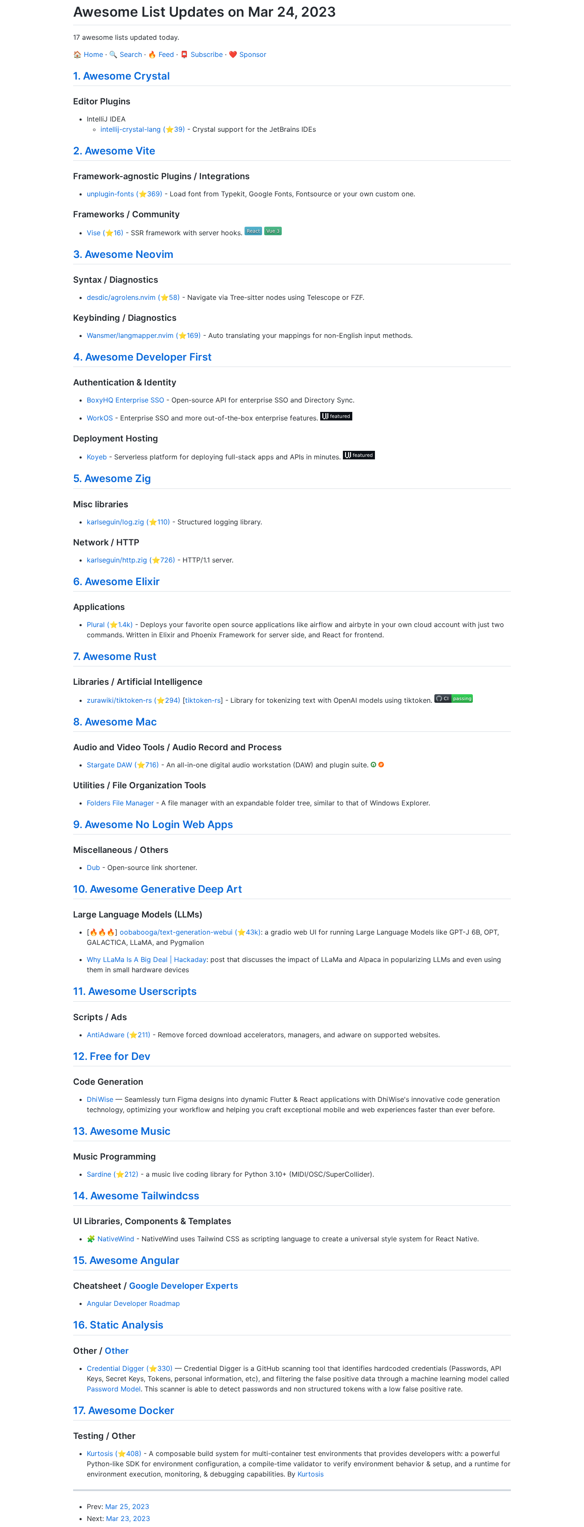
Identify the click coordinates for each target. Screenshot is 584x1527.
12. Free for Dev (111, 1056)
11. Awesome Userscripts (135, 991)
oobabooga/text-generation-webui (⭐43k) (190, 932)
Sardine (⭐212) (113, 1174)
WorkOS (100, 418)
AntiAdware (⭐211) (118, 1034)
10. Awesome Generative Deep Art (157, 889)
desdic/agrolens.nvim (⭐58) (133, 297)
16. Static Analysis (118, 1325)
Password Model (114, 1389)
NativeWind (115, 1238)
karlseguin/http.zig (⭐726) (131, 560)
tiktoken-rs (203, 700)
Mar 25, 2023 (127, 1506)
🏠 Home (88, 54)
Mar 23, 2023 (128, 1518)
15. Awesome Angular (126, 1260)
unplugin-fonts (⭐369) (124, 193)
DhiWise (100, 1099)
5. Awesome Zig (112, 478)
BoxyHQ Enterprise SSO (125, 400)
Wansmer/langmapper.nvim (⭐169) (144, 335)
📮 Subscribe (201, 54)
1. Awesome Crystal (121, 76)
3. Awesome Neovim (123, 254)
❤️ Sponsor (247, 54)
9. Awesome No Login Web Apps (153, 824)
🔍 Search (125, 54)
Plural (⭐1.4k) (110, 624)
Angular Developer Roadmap (133, 1303)
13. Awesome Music (122, 1131)
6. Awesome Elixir (116, 581)
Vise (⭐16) (105, 232)
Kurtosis (311, 1474)
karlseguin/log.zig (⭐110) (128, 522)
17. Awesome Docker (123, 1410)
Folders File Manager (120, 803)
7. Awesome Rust (114, 656)
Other (117, 1351)
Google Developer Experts (183, 1286)
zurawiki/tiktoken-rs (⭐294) (133, 700)
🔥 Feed (161, 54)
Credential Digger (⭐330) (130, 1368)
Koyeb (97, 457)
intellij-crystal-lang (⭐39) (142, 129)
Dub (93, 867)
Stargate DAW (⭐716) (123, 765)
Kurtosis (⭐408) (114, 1453)
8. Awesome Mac (115, 722)
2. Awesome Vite (114, 151)
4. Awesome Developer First (142, 357)
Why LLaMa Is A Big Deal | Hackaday (146, 959)
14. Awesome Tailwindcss (136, 1196)
